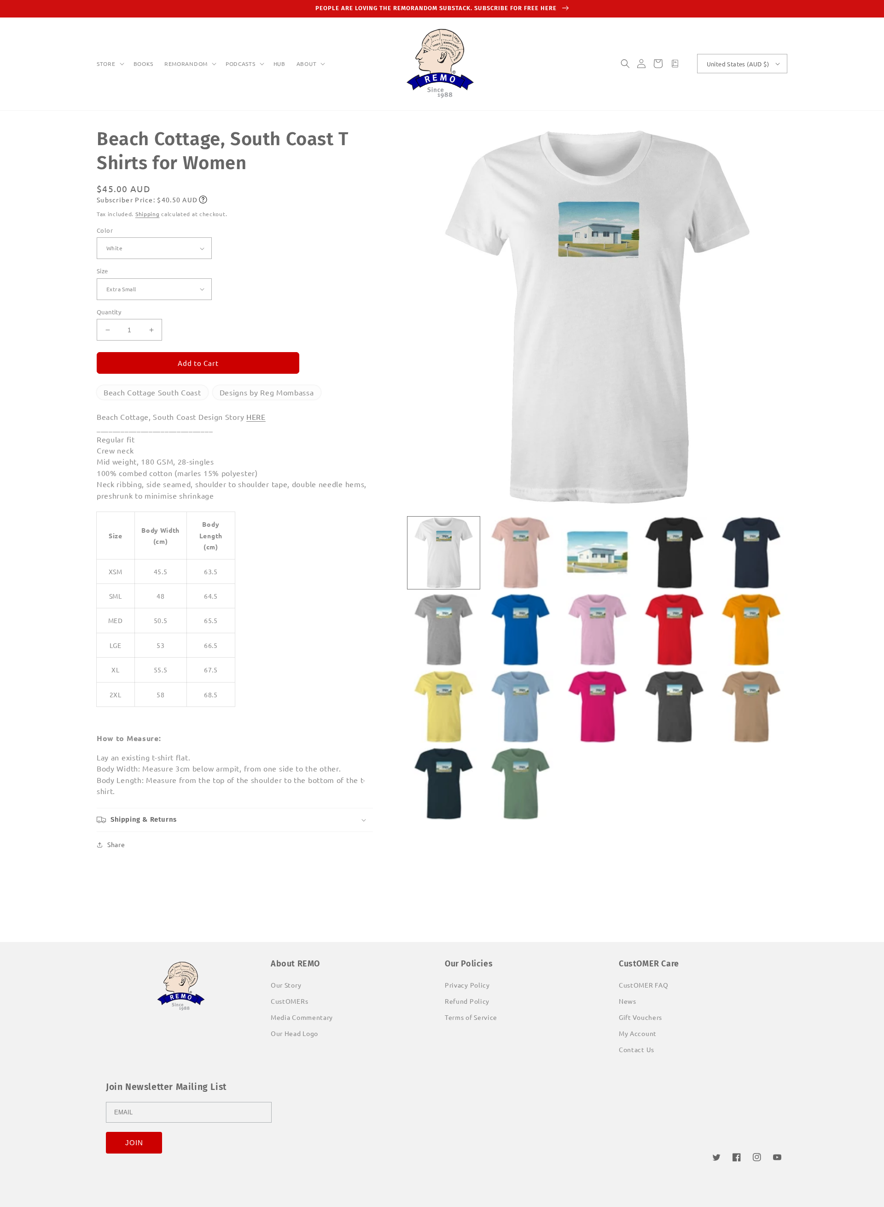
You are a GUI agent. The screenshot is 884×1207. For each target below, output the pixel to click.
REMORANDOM (186, 63)
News (627, 1001)
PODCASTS (241, 63)
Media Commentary (302, 1017)
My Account (638, 1033)
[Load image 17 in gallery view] (520, 784)
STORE (106, 63)
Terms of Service (471, 1017)
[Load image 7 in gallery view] (520, 630)
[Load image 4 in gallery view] (674, 553)
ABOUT (307, 63)
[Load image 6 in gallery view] (443, 630)
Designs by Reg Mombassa (267, 392)
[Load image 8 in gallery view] (597, 630)
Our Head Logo (294, 1033)
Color (105, 230)
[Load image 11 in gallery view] (443, 707)
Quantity (109, 312)
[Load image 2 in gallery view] (520, 553)
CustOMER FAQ (643, 985)
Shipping (147, 214)
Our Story (286, 985)
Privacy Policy (467, 985)
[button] (109, 64)
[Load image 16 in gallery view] (443, 784)
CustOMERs (289, 1001)
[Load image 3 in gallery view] (597, 553)
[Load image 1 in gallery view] (443, 553)
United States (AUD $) (738, 64)
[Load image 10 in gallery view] (751, 630)
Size (102, 271)
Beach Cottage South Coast (152, 392)
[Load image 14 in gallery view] (674, 707)
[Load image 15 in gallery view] (751, 707)
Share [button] (116, 844)
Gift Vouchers (640, 1017)
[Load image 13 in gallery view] (597, 707)
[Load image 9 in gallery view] (674, 630)
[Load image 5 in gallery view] (751, 553)
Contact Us (636, 1049)
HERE (256, 416)
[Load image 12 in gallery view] (520, 707)
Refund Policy (467, 1001)
